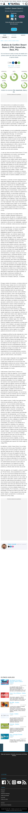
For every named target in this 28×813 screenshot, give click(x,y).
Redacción (3, 789)
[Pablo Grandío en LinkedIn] (11, 546)
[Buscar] (23, 3)
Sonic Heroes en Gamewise (6, 804)
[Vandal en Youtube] (19, 782)
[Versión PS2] (12, 16)
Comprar (22, 16)
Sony (3, 1)
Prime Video (6, 1)
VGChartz (3, 802)
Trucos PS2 (14, 29)
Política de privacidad (5, 795)
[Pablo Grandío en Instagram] (13, 546)
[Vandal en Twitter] (9, 782)
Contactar (3, 791)
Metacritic (14, 1)
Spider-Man (19, 1)
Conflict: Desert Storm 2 (14, 8)
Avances (23, 35)
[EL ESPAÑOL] (26, 3)
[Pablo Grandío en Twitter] (9, 546)
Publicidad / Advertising (5, 793)
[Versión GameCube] (15, 19)
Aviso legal (3, 797)
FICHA (4, 35)
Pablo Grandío (11, 65)
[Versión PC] (12, 19)
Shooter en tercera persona (16, 11)
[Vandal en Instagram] (14, 782)
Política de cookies (4, 799)
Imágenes (13, 37)
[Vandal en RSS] (24, 782)
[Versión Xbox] (15, 16)
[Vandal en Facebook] (4, 782)
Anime (11, 1)
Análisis (4, 37)
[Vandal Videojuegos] (14, 3)
